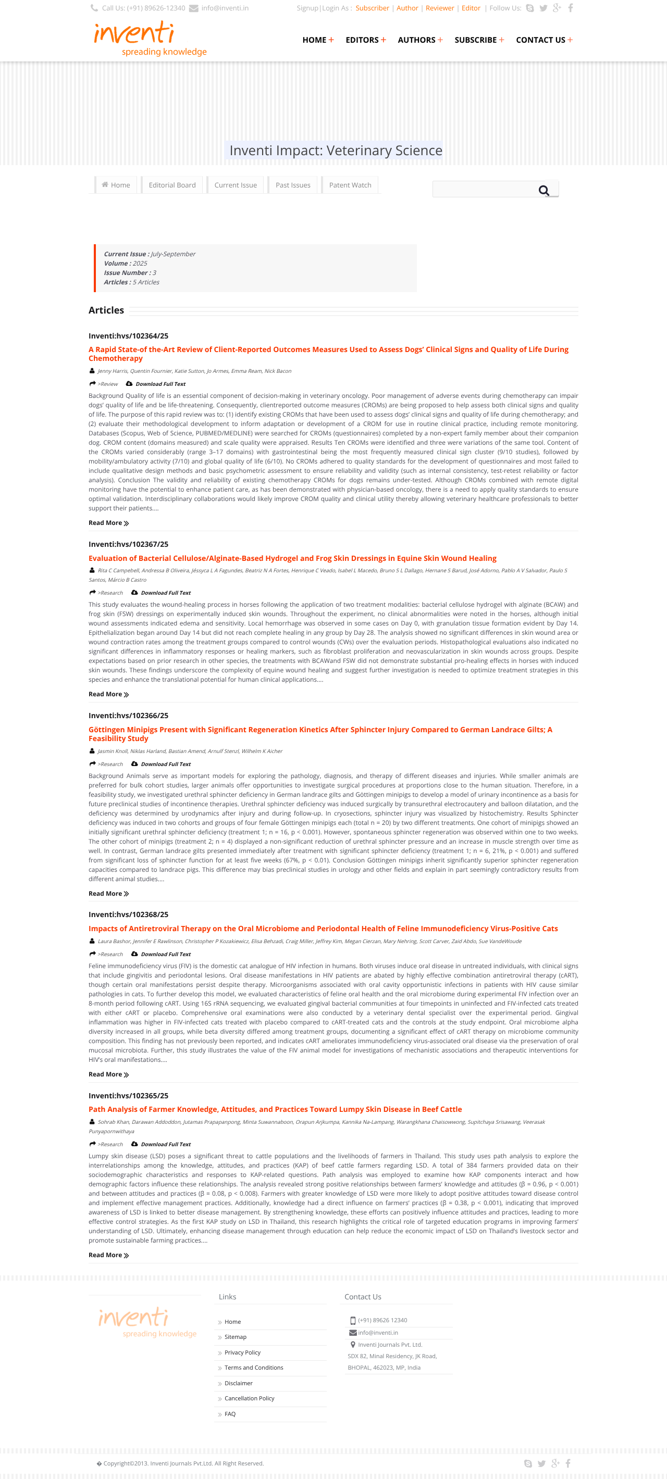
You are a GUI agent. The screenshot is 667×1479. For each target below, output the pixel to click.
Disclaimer (239, 1383)
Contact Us (544, 40)
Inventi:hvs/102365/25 (128, 1096)
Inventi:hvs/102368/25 (128, 915)
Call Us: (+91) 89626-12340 (144, 7)
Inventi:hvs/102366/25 (128, 716)
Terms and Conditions (254, 1368)
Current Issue (236, 185)
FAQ (230, 1414)
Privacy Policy (243, 1353)
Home (318, 40)
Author (407, 7)
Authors (420, 40)
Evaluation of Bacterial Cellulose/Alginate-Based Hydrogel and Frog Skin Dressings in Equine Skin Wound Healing (293, 558)
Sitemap (235, 1337)
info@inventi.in (225, 7)
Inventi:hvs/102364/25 (128, 336)
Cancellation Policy (249, 1398)
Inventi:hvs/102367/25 (128, 544)
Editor (471, 7)
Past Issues (293, 185)
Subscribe (480, 40)
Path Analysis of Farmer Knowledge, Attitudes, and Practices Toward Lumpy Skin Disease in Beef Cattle (275, 1109)
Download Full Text (160, 383)
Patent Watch (350, 185)
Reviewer (440, 7)
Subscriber (370, 7)
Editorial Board (172, 185)
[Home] (146, 1338)
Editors (365, 40)
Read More (106, 522)
